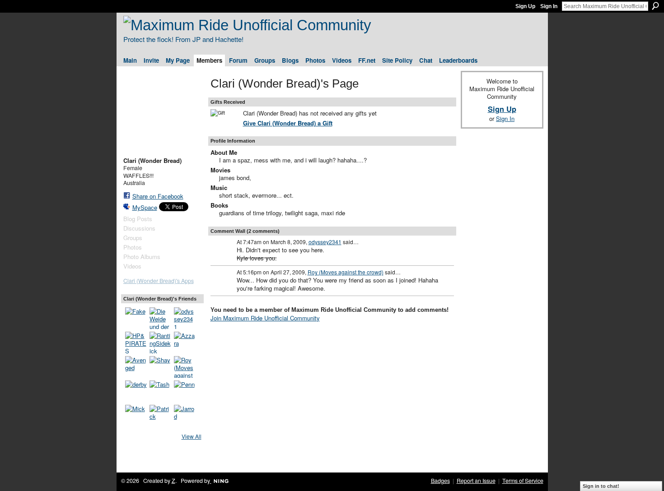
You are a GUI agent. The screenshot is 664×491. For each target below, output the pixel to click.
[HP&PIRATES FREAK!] (136, 342)
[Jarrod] (185, 415)
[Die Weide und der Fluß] (160, 318)
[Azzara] (185, 342)
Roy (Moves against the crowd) (345, 272)
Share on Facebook (157, 196)
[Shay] (160, 367)
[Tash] (160, 391)
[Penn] (185, 391)
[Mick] (136, 415)
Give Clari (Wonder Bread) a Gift (287, 123)
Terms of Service (522, 481)
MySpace (144, 207)
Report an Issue (476, 481)
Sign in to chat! (601, 486)
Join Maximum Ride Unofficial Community (265, 318)
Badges (440, 481)
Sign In (548, 6)
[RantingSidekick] (160, 342)
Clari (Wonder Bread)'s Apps (158, 281)
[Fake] (136, 318)
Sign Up (525, 6)
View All (191, 436)
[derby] (136, 391)
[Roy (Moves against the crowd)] (185, 367)
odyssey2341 (325, 242)
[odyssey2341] (185, 318)
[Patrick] (160, 415)
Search (655, 6)
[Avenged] (136, 367)
